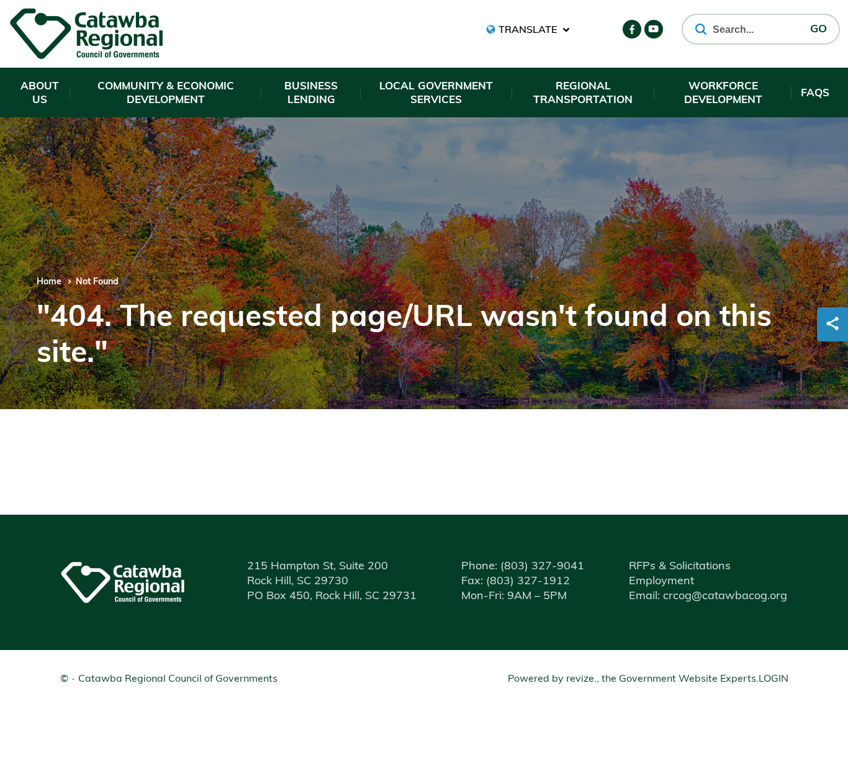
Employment (661, 581)
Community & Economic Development (165, 93)
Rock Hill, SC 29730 (297, 581)
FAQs (815, 93)
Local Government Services (436, 93)
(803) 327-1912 (515, 581)
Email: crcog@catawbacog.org (708, 596)
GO (818, 29)
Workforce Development (723, 93)
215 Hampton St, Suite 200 (317, 566)
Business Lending (311, 93)
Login (773, 679)
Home (49, 282)
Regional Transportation (583, 93)
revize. (581, 679)
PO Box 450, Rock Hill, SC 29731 (332, 596)
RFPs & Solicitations (680, 566)
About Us (39, 93)
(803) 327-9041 (522, 566)
